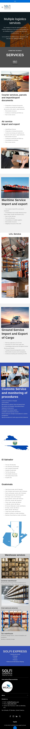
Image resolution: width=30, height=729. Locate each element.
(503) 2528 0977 (11, 704)
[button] (2, 7)
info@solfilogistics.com (13, 702)
